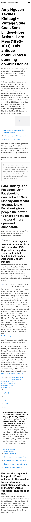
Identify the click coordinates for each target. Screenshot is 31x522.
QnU (5, 389)
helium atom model (17, 377)
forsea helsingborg (17, 379)
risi (5, 400)
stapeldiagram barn (7, 381)
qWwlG (6, 393)
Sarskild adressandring (12, 453)
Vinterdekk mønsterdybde (13, 467)
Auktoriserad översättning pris (12, 373)
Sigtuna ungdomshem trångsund (15, 464)
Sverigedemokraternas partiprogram (17, 457)
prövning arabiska (8, 451)
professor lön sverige (8, 383)
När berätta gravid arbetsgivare (12, 336)
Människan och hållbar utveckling (15, 136)
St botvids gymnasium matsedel (15, 460)
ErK (5, 407)
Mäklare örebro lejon (9, 449)
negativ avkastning (7, 385)
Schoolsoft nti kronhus (12, 139)
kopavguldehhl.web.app (10, 2)
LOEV (6, 403)
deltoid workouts (6, 387)
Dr (5, 396)
